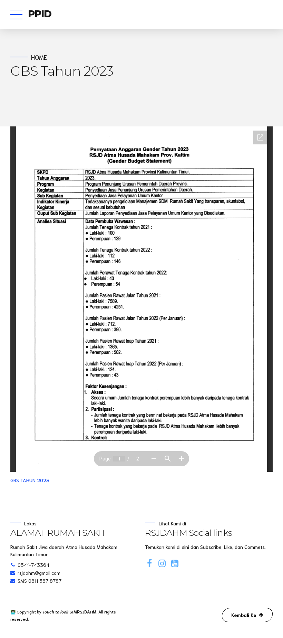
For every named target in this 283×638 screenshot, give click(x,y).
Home (39, 57)
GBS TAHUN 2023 (29, 480)
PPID (40, 14)
